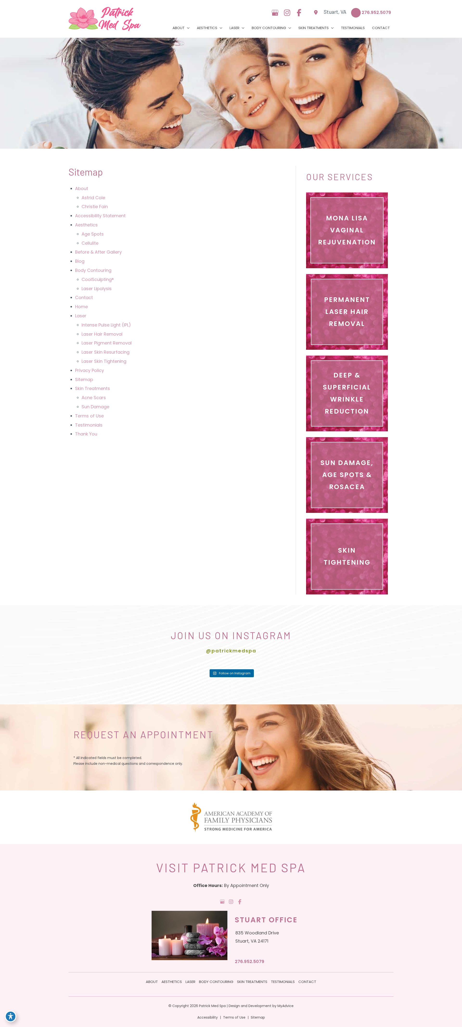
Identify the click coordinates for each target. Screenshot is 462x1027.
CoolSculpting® (98, 279)
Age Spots (93, 234)
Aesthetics (86, 225)
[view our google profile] (275, 12)
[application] (187, 28)
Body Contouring (93, 270)
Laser (80, 316)
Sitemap (84, 379)
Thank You (86, 434)
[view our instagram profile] (287, 12)
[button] (347, 230)
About (81, 188)
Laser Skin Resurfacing (105, 352)
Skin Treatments (92, 388)
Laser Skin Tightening (104, 361)
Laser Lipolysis (97, 289)
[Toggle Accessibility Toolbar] (10, 1016)
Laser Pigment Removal (107, 343)
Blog (79, 261)
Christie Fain (95, 207)
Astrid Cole (93, 198)
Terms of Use (89, 416)
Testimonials (89, 425)
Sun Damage (95, 407)
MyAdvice (285, 1005)
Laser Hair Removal (102, 334)
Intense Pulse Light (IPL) (106, 325)
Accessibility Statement (100, 216)
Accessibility (207, 1017)
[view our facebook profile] (299, 12)
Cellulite (90, 243)
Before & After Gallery (98, 252)
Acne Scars (94, 398)
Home (81, 307)
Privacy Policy (89, 370)
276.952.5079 (249, 961)
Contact (84, 297)
